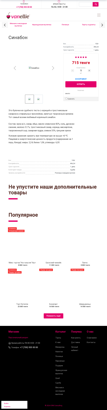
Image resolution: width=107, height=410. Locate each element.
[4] (83, 57)
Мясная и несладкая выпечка (18, 24)
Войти (6, 403)
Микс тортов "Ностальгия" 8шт (22, 263)
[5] (86, 57)
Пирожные (60, 361)
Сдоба (58, 383)
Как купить (76, 338)
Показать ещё (53, 316)
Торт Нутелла (22, 304)
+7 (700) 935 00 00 (24, 7)
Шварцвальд (85, 304)
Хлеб (57, 378)
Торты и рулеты (89, 24)
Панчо (85, 263)
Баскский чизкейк (53, 263)
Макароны (59, 347)
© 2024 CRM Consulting (53, 405)
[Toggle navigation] (98, 15)
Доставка (75, 342)
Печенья (65, 24)
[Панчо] (84, 243)
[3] (81, 57)
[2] (78, 57)
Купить (81, 84)
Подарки (59, 366)
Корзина (7, 407)
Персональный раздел (18, 337)
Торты (58, 338)
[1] (76, 57)
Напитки (59, 352)
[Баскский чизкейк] (53, 243)
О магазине (92, 338)
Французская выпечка (41, 24)
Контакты (91, 342)
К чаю (58, 342)
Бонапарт (53, 304)
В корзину (81, 78)
